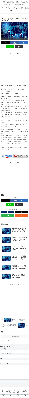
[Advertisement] (14, 68)
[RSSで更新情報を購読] (21, 215)
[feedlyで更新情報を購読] (7, 215)
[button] (19, 46)
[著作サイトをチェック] (7, 212)
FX (3, 194)
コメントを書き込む (14, 336)
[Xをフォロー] (21, 212)
